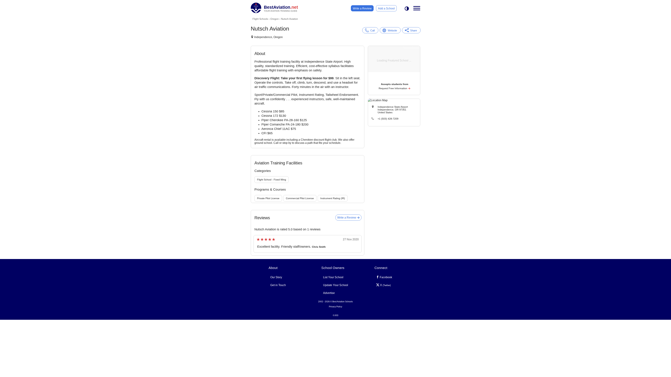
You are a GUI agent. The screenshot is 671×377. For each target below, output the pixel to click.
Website (392, 30)
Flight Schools (260, 18)
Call (372, 30)
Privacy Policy (335, 306)
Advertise (329, 292)
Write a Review (362, 8)
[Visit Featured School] (394, 79)
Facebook (385, 277)
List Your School (333, 277)
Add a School (386, 8)
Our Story (276, 277)
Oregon (274, 18)
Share (413, 30)
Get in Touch (278, 285)
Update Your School (335, 285)
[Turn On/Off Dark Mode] (407, 9)
